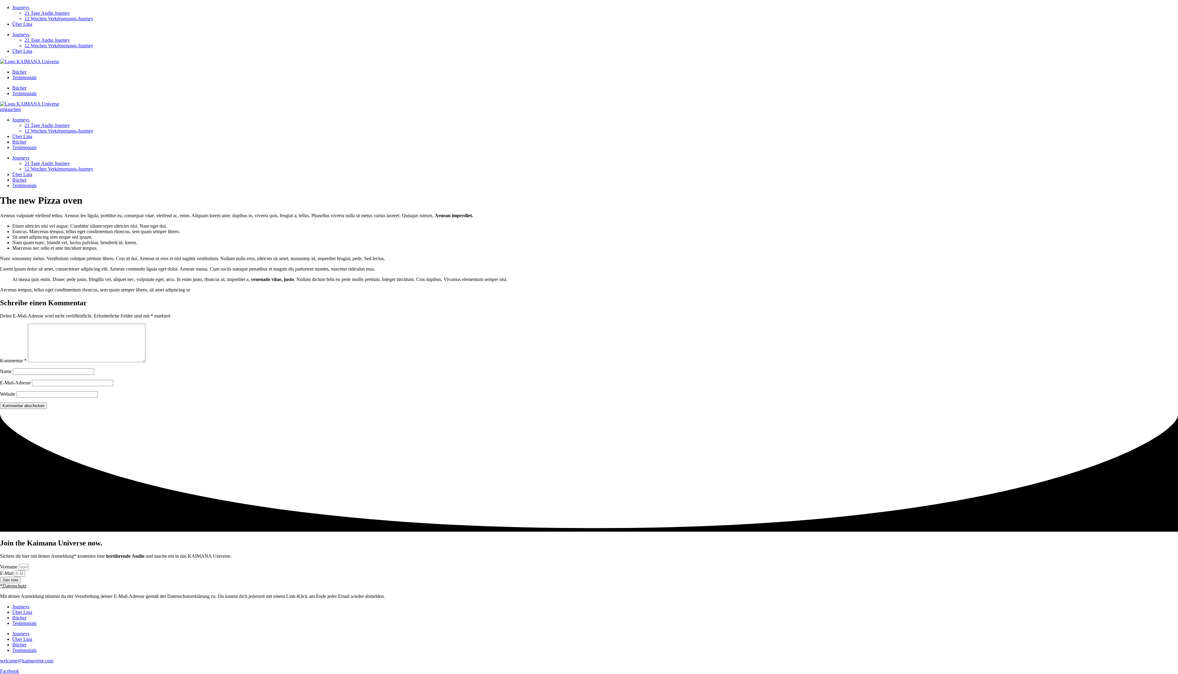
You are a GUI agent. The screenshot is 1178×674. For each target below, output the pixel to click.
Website (7, 394)
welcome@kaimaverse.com (26, 660)
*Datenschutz (13, 585)
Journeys (20, 7)
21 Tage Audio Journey (47, 13)
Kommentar (13, 360)
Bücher (19, 72)
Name (6, 371)
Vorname (9, 566)
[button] (589, 586)
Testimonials (24, 77)
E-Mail (7, 573)
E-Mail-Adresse (15, 382)
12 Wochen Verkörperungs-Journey (59, 18)
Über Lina (22, 24)
